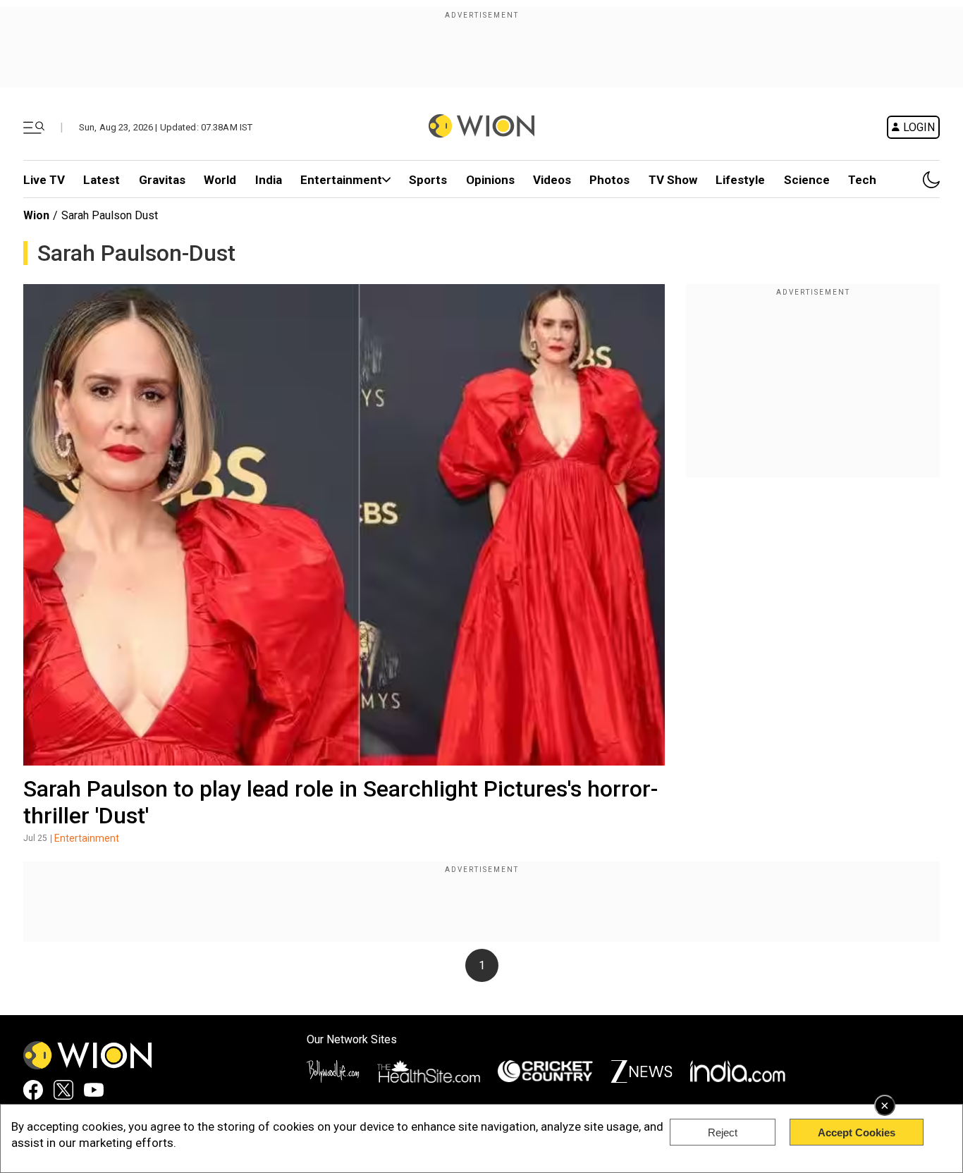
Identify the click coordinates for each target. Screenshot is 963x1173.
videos (552, 180)
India (268, 180)
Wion (36, 215)
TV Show (673, 180)
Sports (428, 180)
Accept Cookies (856, 1132)
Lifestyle (740, 180)
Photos (609, 180)
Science (807, 180)
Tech (862, 180)
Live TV (44, 180)
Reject (722, 1132)
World (220, 180)
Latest (101, 180)
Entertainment (341, 180)
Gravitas (162, 180)
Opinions (490, 180)
